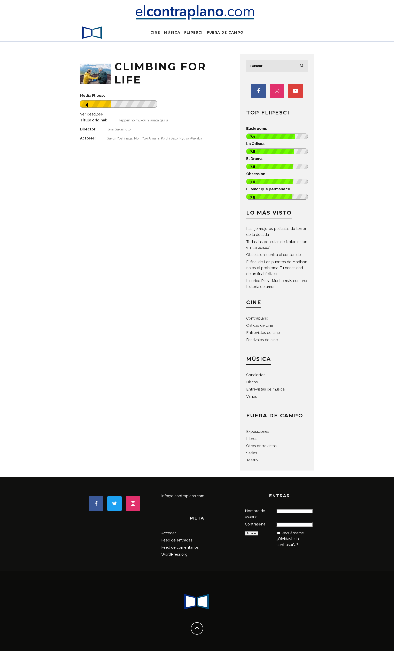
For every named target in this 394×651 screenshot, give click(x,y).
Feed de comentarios (180, 547)
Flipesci (193, 32)
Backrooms (256, 128)
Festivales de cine (262, 340)
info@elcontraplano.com (182, 496)
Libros (251, 438)
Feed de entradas (176, 540)
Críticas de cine (259, 325)
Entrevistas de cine (263, 332)
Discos (252, 382)
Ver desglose (91, 114)
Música (172, 32)
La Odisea (255, 144)
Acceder (168, 533)
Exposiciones (257, 431)
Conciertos (255, 375)
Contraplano (257, 318)
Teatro (252, 460)
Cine (155, 32)
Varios (251, 396)
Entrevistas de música (265, 389)
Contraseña (255, 524)
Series (251, 453)
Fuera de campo (225, 32)
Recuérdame (293, 533)
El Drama (254, 158)
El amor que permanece (268, 189)
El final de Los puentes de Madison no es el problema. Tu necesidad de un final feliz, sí (276, 268)
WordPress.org (174, 554)
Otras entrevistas (261, 446)
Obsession (255, 174)
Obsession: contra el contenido (273, 254)
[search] (302, 66)
